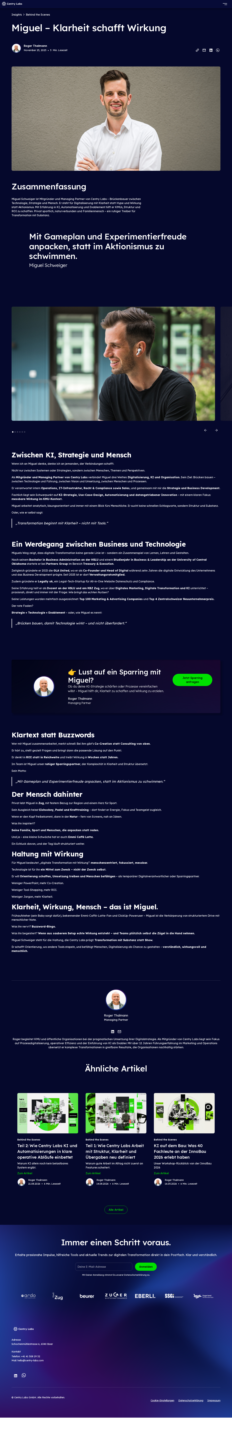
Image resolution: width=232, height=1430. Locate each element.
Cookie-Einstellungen (162, 1400)
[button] (228, 4)
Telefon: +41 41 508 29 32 (26, 1356)
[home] (12, 3)
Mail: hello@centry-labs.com (28, 1360)
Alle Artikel (116, 1209)
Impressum (213, 1400)
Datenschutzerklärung (135, 1275)
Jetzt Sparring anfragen (192, 680)
